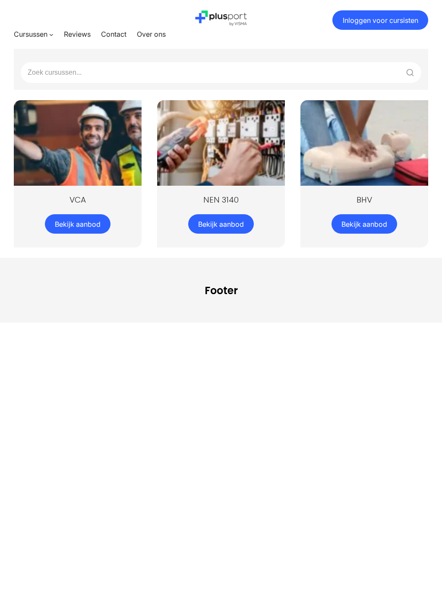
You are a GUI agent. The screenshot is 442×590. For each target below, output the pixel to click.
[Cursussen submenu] (51, 34)
